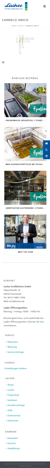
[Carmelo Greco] (25, 44)
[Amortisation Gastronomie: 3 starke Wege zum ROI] (25, 188)
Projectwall (13, 395)
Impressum (13, 420)
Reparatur (13, 342)
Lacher (11, 390)
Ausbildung (13, 448)
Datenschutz (14, 415)
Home (13, 26)
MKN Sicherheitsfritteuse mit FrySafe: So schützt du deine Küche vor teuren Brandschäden (26, 164)
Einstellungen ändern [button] (16, 368)
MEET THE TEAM (25, 252)
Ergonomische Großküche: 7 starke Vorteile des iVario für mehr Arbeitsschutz (26, 120)
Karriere (12, 443)
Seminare (12, 400)
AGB (10, 410)
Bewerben (13, 438)
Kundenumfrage (16, 405)
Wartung (12, 347)
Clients (21, 26)
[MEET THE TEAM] (25, 232)
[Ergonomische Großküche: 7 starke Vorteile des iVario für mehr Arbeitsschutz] (25, 100)
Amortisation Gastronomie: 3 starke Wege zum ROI (26, 208)
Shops (11, 384)
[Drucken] (4, 62)
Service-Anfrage (16, 352)
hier (42, 321)
